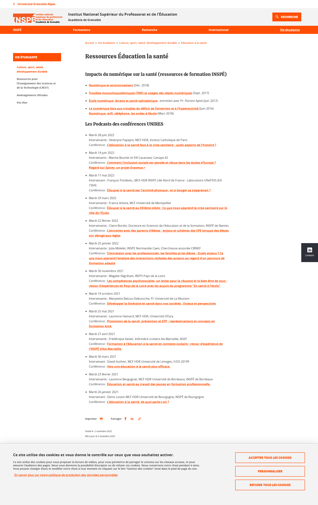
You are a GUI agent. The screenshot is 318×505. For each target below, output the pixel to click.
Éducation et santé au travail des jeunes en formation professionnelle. (159, 384)
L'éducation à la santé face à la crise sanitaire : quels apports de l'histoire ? (161, 145)
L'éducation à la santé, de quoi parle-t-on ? (138, 402)
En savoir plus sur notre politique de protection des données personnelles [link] (66, 475)
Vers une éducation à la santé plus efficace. (138, 366)
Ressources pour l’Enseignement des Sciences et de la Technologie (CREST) (36, 83)
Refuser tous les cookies (270, 485)
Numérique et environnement (111, 85)
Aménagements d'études (32, 95)
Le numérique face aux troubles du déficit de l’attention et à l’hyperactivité (144, 108)
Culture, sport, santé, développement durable (32, 69)
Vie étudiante (26, 57)
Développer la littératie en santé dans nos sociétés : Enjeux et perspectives (161, 303)
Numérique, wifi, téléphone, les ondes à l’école (123, 113)
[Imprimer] (101, 418)
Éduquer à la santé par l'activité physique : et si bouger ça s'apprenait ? (159, 190)
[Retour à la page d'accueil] (37, 17)
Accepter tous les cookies (270, 457)
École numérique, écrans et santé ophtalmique (123, 101)
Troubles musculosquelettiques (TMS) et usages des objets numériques (140, 93)
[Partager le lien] (139, 418)
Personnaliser (270, 471)
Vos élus (22, 102)
